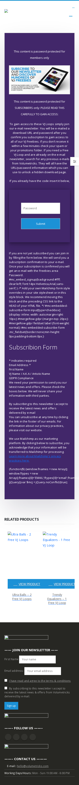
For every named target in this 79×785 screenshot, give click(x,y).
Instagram (24, 737)
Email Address (20, 365)
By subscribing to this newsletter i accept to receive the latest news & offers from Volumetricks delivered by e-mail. (37, 692)
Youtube (16, 737)
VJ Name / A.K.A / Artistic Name (29, 374)
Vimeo (32, 737)
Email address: (14, 670)
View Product (29, 584)
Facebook (8, 737)
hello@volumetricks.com (32, 766)
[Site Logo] (16, 11)
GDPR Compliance (21, 378)
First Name (16, 369)
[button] (73, 6)
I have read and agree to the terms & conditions (40, 680)
